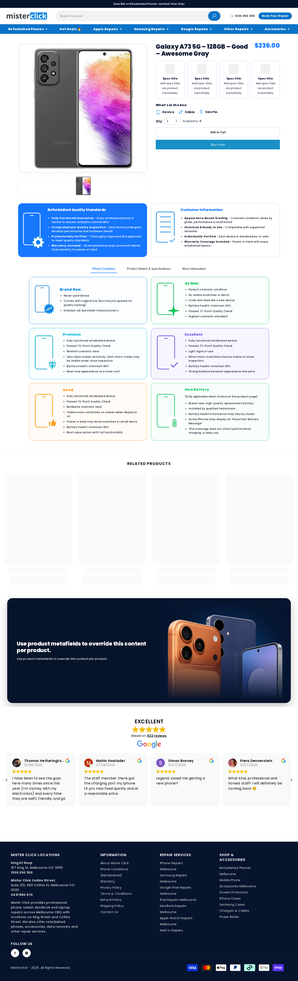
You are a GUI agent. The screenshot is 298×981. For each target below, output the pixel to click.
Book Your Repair (275, 16)
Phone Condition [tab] (103, 268)
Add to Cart (218, 132)
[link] (38, 570)
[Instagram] (26, 953)
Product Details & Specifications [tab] (149, 268)
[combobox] (132, 16)
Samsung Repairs (149, 29)
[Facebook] (15, 953)
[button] (291, 780)
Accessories (275, 29)
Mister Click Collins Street (33, 880)
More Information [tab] (194, 268)
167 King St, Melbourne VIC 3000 (37, 867)
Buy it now (218, 144)
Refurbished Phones (26, 29)
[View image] (83, 185)
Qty (159, 121)
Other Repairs (236, 29)
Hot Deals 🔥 (70, 29)
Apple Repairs (105, 29)
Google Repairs (194, 29)
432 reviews (156, 736)
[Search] (138, 16)
